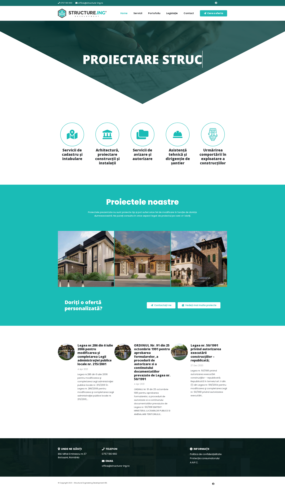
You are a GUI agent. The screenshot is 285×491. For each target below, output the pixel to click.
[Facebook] (216, 3)
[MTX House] (86, 259)
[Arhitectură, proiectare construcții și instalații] (107, 134)
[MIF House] (199, 259)
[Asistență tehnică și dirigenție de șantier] (177, 134)
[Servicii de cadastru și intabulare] (72, 134)
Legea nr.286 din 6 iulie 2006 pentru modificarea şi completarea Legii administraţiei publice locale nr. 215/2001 (95, 354)
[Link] (82, 13)
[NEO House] (142, 259)
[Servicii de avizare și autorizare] (142, 134)
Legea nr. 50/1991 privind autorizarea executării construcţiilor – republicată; (206, 352)
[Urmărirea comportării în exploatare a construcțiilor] (213, 134)
